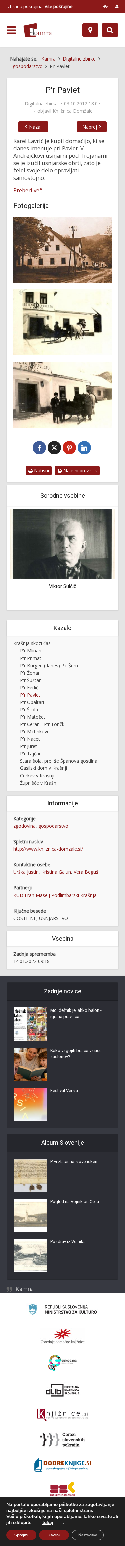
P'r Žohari (30, 673)
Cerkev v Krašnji (37, 775)
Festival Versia (64, 1090)
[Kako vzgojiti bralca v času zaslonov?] (30, 1064)
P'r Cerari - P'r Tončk (42, 724)
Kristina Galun (56, 872)
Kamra (24, 1288)
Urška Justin (26, 872)
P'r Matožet (32, 717)
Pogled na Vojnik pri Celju (74, 1201)
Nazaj (35, 127)
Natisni (41, 470)
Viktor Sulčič (62, 586)
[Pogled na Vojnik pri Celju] (30, 1215)
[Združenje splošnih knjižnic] (62, 1490)
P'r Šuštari (31, 680)
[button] (98, 559)
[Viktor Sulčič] (62, 544)
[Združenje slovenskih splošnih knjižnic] (62, 1415)
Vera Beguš (86, 872)
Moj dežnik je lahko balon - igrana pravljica (76, 1013)
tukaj (47, 1523)
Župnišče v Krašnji (39, 783)
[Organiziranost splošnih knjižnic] (62, 1336)
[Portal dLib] (62, 1390)
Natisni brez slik (79, 470)
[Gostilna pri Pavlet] (62, 395)
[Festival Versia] (30, 1104)
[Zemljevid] (90, 30)
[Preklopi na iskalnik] (110, 30)
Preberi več (27, 190)
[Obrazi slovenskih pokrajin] (62, 1440)
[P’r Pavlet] (62, 250)
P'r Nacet (30, 739)
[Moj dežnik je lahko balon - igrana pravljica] (30, 1024)
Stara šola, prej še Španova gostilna (58, 761)
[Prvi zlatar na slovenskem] (30, 1175)
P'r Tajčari (31, 753)
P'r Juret (28, 746)
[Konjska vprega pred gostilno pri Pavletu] (62, 322)
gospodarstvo (53, 826)
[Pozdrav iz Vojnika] (30, 1255)
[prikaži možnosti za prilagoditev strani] (105, 6)
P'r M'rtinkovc (34, 731)
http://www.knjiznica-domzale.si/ (48, 849)
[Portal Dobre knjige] (62, 1465)
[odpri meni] (11, 30)
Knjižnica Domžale (73, 111)
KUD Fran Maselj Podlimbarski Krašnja (55, 895)
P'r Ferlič (29, 687)
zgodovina (24, 826)
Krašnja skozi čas (32, 643)
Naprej (89, 127)
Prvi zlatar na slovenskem (74, 1161)
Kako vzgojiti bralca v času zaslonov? (76, 1053)
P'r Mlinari (30, 650)
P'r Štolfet (30, 709)
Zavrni (54, 1535)
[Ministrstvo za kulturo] (62, 1310)
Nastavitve (87, 1535)
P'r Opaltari (32, 702)
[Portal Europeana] (62, 1363)
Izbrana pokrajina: (40, 6)
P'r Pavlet (30, 695)
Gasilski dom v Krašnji (43, 768)
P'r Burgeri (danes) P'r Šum (49, 665)
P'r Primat (30, 658)
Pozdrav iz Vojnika (68, 1241)
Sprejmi (21, 1535)
